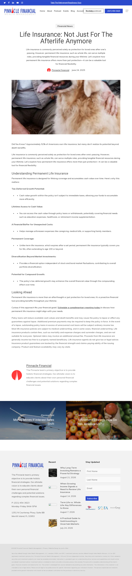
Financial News (65, 26)
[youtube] (18, 3)
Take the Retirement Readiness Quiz (66, 3)
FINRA (56, 553)
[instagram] (22, 3)
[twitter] (5, 3)
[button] (127, 11)
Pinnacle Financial (60, 70)
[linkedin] (13, 3)
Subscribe (92, 498)
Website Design (54, 548)
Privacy (45, 548)
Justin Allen (64, 548)
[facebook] (8, 3)
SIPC (63, 553)
